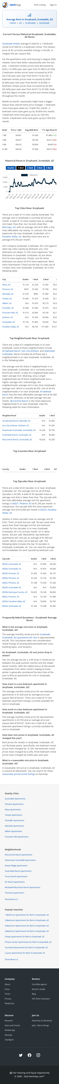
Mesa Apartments (13, 809)
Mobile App (10, 1030)
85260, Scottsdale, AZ (11, 568)
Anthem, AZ (7, 317)
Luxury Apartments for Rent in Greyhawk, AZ (25, 953)
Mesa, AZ (6, 284)
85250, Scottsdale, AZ (11, 606)
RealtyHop (9, 1003)
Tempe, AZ (7, 298)
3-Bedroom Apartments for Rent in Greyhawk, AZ (27, 925)
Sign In (53, 4)
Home (13, 22)
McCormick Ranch (19, 400)
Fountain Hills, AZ (10, 312)
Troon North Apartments (16, 876)
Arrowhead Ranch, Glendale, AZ (16, 420)
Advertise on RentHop (42, 1020)
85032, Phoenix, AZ (10, 582)
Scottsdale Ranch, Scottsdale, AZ (16, 434)
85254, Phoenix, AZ (10, 573)
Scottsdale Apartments (15, 798)
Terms (7, 993)
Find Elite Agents (39, 984)
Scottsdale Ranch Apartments (18, 871)
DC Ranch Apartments (15, 881)
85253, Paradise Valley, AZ (13, 601)
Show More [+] (11, 899)
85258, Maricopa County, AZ (14, 592)
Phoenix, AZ (7, 289)
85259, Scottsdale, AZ (11, 587)
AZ (20, 22)
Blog (34, 993)
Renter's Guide (38, 989)
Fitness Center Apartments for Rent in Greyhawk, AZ (28, 942)
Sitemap (8, 1035)
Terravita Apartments (14, 892)
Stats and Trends (12, 1025)
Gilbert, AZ (6, 303)
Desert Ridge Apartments (16, 865)
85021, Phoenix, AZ (21, 503)
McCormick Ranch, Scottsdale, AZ (17, 439)
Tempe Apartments (13, 815)
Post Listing (40, 4)
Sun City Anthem (30, 350)
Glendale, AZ (7, 293)
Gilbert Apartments (13, 831)
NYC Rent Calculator (41, 998)
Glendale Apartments (14, 825)
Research (9, 1020)
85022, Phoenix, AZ (10, 596)
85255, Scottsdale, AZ (11, 564)
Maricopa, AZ (9, 227)
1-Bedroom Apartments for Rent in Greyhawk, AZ (27, 914)
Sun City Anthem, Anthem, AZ (15, 425)
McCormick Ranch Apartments (18, 854)
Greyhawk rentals (11, 43)
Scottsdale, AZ (8, 322)
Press (7, 989)
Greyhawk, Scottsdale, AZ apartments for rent (26, 636)
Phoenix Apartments (14, 804)
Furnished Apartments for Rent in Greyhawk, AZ (26, 947)
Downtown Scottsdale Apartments (20, 860)
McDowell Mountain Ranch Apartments (22, 887)
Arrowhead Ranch (11, 350)
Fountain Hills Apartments (16, 836)
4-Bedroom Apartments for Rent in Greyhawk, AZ (27, 931)
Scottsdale (30, 22)
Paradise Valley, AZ (11, 236)
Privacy (8, 998)
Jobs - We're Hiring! (40, 1025)
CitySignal (9, 1039)
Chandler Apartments (14, 820)
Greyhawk (44, 22)
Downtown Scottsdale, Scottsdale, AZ (19, 430)
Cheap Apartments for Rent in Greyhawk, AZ (24, 936)
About (7, 984)
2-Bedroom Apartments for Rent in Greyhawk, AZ (27, 920)
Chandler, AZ (8, 308)
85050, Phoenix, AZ (10, 578)
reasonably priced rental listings (18, 774)
